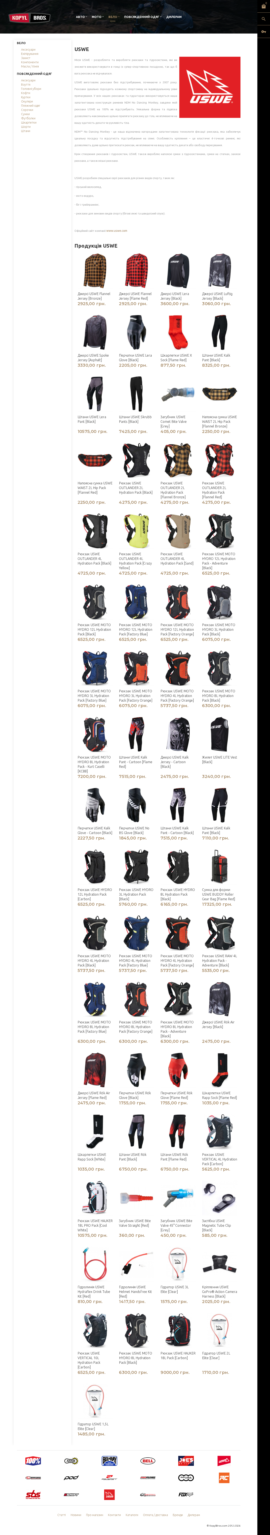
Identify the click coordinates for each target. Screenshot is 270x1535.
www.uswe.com (116, 230)
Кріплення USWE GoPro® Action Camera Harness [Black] (219, 1291)
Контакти (114, 1515)
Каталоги (132, 1515)
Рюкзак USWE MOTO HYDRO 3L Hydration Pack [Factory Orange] (136, 695)
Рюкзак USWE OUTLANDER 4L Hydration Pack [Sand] (177, 558)
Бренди (178, 1515)
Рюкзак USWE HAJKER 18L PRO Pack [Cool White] (95, 1225)
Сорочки (27, 110)
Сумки (25, 114)
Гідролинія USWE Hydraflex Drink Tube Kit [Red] (94, 1291)
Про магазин (94, 1515)
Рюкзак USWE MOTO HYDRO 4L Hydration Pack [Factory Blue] (135, 960)
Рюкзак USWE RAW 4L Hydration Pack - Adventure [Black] (219, 960)
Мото (96, 17)
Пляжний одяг (30, 105)
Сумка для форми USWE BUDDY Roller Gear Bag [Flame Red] (218, 894)
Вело (112, 17)
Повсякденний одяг (141, 17)
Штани (25, 131)
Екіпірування (29, 53)
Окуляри (27, 101)
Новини (76, 1515)
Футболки (28, 118)
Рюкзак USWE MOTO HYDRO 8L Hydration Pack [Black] (218, 695)
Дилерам (174, 17)
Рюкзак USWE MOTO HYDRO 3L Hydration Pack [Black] (218, 629)
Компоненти (30, 62)
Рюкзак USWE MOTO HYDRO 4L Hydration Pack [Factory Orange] (177, 695)
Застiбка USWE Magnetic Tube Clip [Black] (216, 1225)
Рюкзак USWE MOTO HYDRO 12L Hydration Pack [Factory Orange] (177, 629)
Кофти (25, 93)
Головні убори (31, 88)
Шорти (26, 126)
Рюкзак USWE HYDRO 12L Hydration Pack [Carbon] (95, 894)
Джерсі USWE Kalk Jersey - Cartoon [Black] (175, 761)
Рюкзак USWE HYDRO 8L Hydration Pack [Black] (178, 894)
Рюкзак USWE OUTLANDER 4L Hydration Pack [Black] (94, 558)
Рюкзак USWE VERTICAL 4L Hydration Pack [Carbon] (219, 1159)
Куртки (25, 97)
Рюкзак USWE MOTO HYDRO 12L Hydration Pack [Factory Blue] (135, 629)
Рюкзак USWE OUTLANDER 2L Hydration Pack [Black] (136, 487)
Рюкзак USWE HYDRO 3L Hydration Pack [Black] (136, 894)
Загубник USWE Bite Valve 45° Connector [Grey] (176, 1225)
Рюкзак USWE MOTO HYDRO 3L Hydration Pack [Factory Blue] (94, 695)
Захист (25, 58)
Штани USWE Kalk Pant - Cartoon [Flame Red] (135, 761)
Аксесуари (28, 49)
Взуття (25, 84)
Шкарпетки (28, 122)
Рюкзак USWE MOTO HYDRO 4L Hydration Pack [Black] (94, 960)
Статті (61, 1515)
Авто (80, 17)
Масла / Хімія (30, 66)
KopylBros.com (218, 1525)
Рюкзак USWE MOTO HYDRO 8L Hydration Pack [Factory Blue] (94, 1026)
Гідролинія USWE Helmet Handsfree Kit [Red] (135, 1291)
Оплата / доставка (155, 1515)
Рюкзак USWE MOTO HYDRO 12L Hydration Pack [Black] (94, 629)
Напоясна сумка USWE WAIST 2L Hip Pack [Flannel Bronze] (219, 421)
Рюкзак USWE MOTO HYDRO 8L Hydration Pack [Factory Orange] (136, 1026)
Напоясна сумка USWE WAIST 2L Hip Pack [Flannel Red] (95, 487)
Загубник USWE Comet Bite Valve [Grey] (174, 421)
